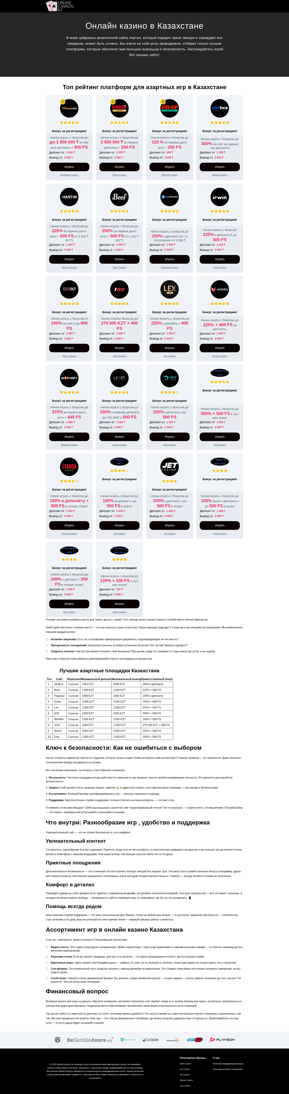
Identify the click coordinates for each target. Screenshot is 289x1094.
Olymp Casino (186, 1080)
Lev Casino (185, 1086)
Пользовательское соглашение (228, 1069)
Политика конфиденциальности (228, 1064)
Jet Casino (184, 1075)
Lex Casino (185, 1069)
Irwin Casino (185, 1064)
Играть (69, 167)
